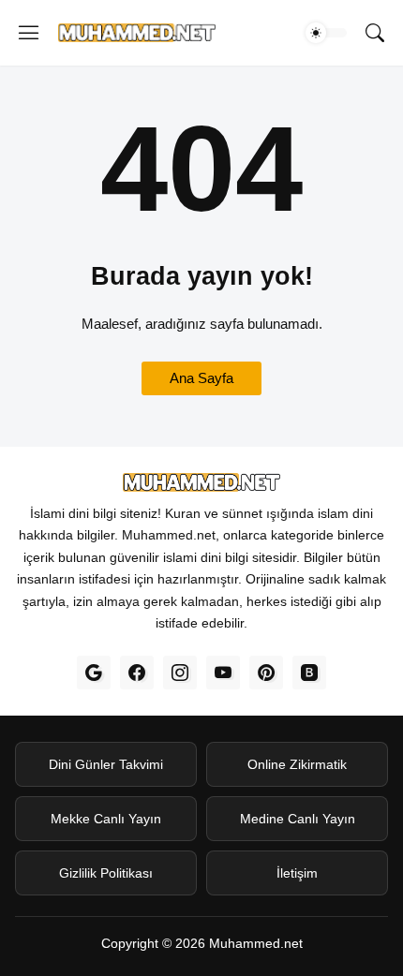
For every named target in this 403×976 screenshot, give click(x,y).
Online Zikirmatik (297, 763)
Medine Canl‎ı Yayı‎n (297, 817)
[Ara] (375, 32)
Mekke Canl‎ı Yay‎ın (106, 817)
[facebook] (137, 672)
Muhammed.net (256, 943)
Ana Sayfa (201, 378)
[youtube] (223, 672)
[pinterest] (266, 672)
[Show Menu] (29, 32)
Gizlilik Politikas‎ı (106, 872)
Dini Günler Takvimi (106, 763)
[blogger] (309, 672)
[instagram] (180, 672)
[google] (94, 672)
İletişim (297, 872)
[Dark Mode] (326, 32)
